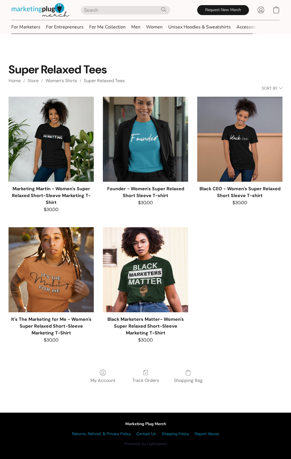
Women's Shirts (61, 81)
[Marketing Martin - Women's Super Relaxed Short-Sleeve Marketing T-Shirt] (51, 139)
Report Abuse (207, 434)
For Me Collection (107, 27)
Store (33, 81)
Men (135, 27)
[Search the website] (163, 10)
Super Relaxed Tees (104, 81)
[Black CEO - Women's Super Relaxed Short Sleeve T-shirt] (239, 139)
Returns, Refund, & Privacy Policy (101, 434)
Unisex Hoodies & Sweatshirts (199, 27)
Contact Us (146, 434)
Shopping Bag (188, 380)
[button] (40, 10)
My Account (102, 380)
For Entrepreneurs (65, 27)
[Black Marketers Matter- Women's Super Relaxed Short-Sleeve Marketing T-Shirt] (145, 270)
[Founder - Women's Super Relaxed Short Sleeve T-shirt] (145, 139)
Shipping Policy (175, 434)
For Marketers (25, 27)
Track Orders (145, 380)
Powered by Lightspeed (145, 443)
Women (154, 27)
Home (15, 81)
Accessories (248, 27)
